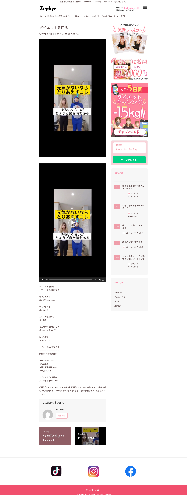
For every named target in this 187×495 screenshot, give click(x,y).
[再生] (42, 280)
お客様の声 (118, 292)
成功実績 (117, 306)
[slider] (70, 279)
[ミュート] (100, 280)
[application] (72, 222)
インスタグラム (73, 34)
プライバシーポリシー (93, 490)
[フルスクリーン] (103, 280)
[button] (72, 222)
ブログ (116, 301)
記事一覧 (61, 416)
